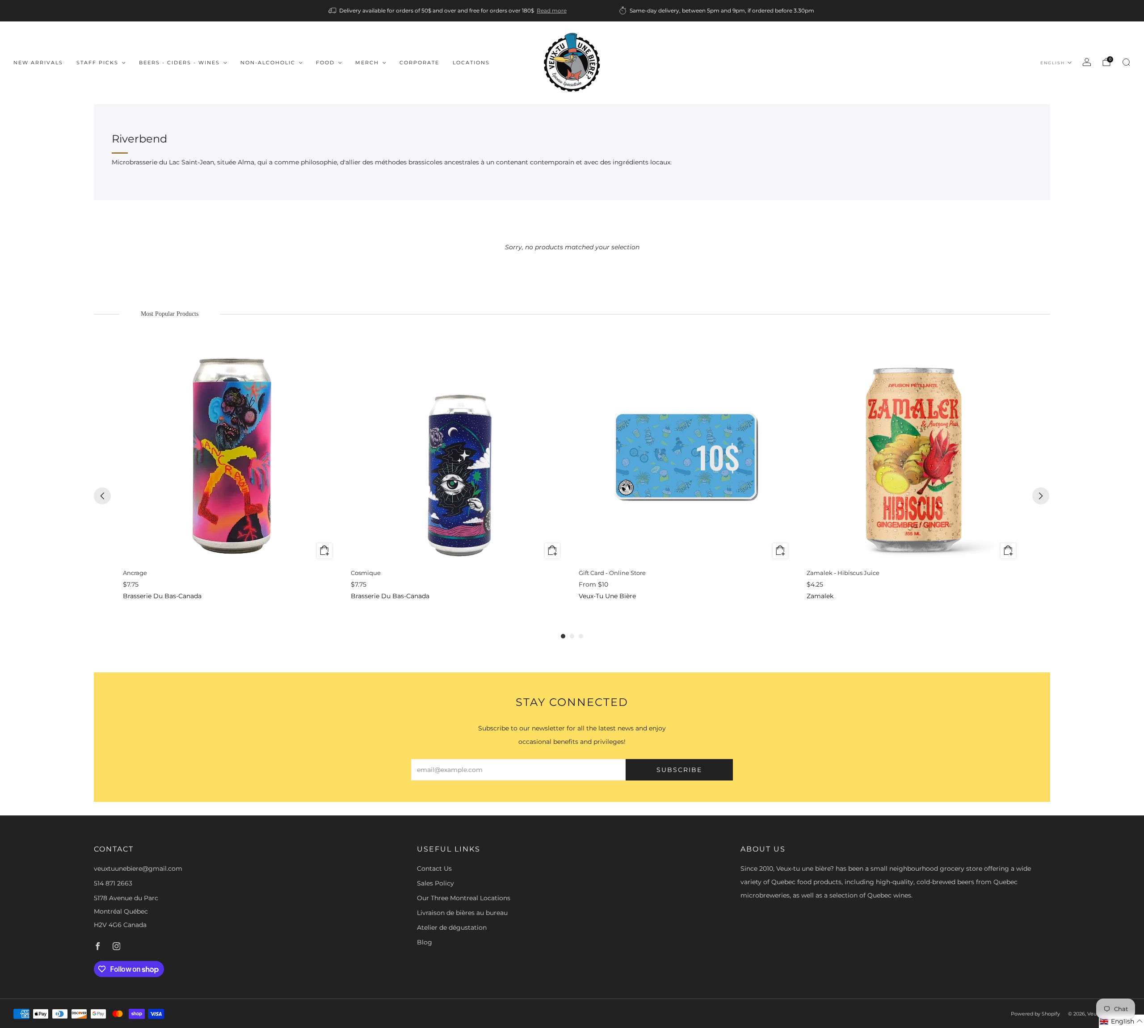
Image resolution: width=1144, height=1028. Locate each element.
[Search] (1126, 62)
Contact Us (434, 868)
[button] (1121, 1021)
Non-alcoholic (267, 62)
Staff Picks (97, 62)
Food (325, 62)
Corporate (419, 62)
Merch (367, 62)
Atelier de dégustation (452, 927)
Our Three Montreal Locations (463, 898)
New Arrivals (38, 62)
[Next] (1040, 495)
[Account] (1086, 62)
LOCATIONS (471, 62)
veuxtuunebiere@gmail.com (138, 868)
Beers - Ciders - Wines (179, 62)
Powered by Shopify (1035, 1014)
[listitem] (448, 10)
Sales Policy (435, 883)
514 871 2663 (113, 883)
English (1052, 62)
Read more (552, 10)
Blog (424, 942)
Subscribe (679, 770)
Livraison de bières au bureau (462, 913)
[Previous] (102, 495)
